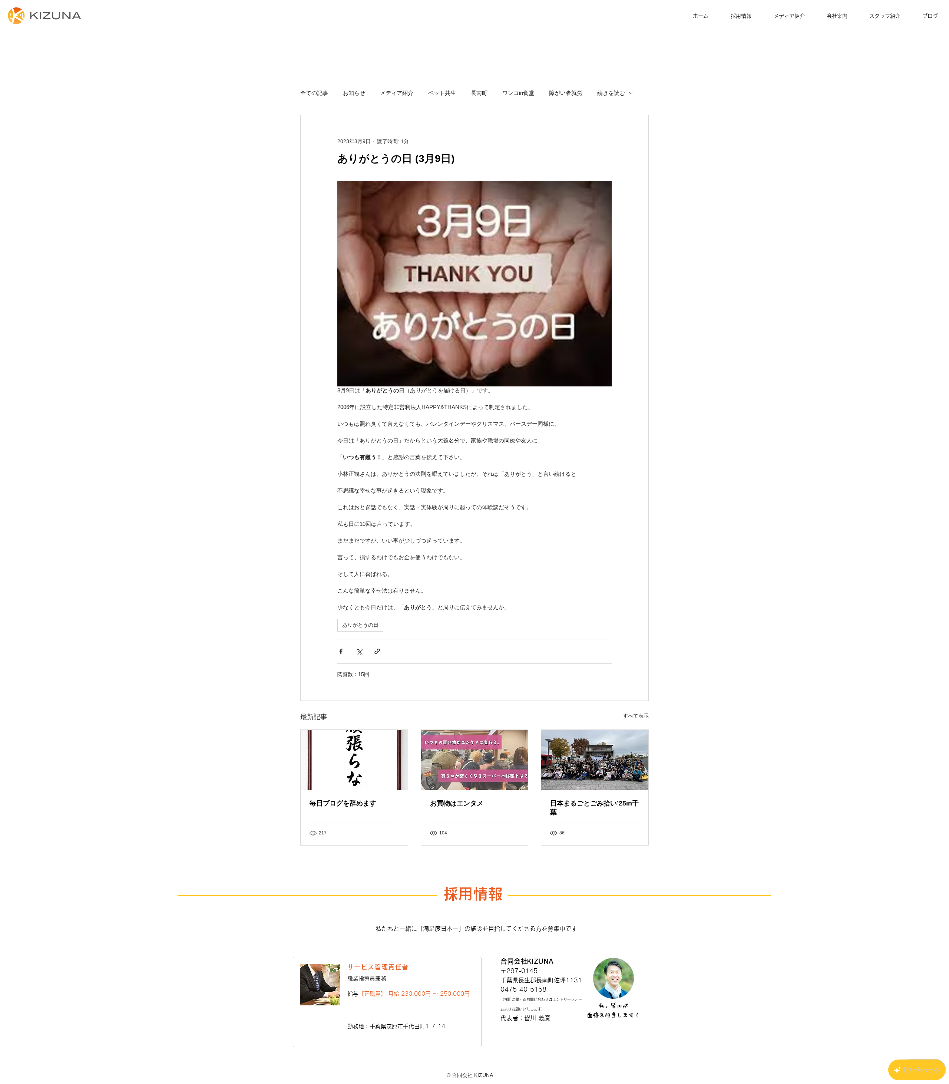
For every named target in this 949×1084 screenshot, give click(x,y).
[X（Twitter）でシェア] (359, 651)
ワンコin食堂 (518, 93)
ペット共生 (442, 93)
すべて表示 (636, 716)
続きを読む (611, 93)
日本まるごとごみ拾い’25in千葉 (594, 808)
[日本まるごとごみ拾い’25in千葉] (594, 760)
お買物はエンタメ (456, 803)
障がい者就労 (565, 93)
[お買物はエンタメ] (474, 760)
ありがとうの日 (360, 625)
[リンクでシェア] (377, 651)
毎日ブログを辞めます (343, 803)
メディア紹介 (396, 93)
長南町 (479, 93)
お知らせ (354, 93)
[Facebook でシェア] (340, 651)
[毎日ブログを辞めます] (354, 760)
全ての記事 (314, 93)
